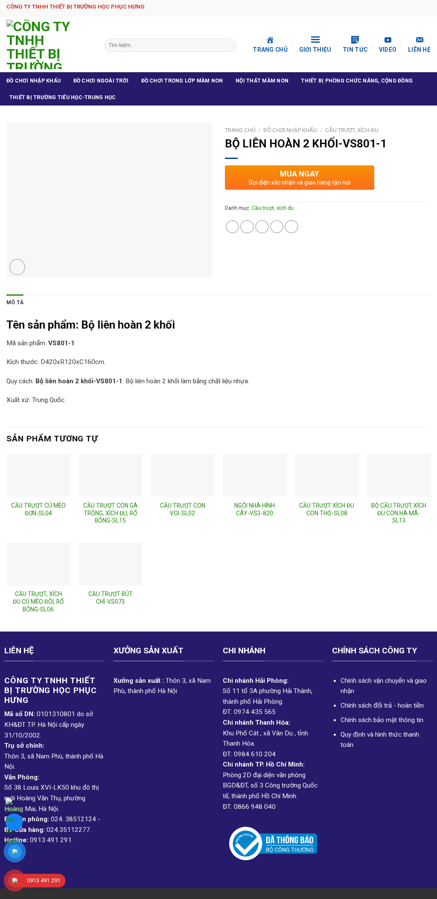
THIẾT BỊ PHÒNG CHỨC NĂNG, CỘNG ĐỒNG (357, 81)
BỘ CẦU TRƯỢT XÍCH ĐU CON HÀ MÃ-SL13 (398, 513)
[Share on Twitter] (247, 227)
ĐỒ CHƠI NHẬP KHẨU (33, 81)
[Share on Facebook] (232, 227)
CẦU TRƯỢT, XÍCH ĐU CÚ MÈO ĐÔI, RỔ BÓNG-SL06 (38, 602)
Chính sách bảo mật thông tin (382, 720)
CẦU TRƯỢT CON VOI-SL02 (182, 509)
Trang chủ (240, 130)
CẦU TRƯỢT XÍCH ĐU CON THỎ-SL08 (326, 509)
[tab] (14, 302)
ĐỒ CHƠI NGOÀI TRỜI (100, 81)
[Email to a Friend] (262, 227)
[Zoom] (17, 267)
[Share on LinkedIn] (291, 227)
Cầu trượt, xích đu (352, 130)
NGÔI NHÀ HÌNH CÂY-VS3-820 (254, 509)
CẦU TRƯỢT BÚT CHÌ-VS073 (110, 598)
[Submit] (229, 45)
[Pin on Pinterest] (277, 227)
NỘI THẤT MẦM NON (262, 81)
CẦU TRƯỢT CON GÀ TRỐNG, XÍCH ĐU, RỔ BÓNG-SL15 (110, 513)
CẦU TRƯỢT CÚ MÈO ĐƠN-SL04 (38, 509)
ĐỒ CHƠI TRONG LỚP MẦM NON (182, 81)
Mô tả (14, 303)
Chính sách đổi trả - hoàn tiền (382, 705)
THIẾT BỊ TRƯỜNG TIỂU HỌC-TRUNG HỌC (62, 97)
